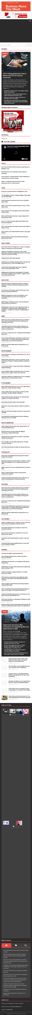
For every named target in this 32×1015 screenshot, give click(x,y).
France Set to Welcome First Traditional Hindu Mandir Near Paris (15, 333)
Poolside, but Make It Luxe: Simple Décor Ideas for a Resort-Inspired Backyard (19, 681)
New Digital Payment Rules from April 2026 (12, 402)
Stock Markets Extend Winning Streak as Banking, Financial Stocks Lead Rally (15, 417)
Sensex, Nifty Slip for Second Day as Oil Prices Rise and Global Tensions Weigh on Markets (15, 392)
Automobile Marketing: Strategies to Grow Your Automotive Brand (14, 528)
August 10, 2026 (6, 229)
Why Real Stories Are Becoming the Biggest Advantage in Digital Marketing (13, 432)
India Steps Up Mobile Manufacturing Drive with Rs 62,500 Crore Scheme (15, 456)
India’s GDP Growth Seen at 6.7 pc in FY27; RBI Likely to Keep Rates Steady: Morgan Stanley (15, 387)
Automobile (5, 519)
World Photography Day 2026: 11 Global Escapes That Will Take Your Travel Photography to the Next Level (14, 646)
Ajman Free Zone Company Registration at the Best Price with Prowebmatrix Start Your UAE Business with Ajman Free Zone (15, 321)
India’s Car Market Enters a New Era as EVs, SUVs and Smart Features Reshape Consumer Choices (15, 523)
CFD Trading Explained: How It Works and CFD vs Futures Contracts (14, 75)
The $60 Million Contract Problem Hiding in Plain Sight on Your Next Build (15, 196)
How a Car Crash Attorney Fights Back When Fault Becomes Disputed (14, 221)
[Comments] (26, 945)
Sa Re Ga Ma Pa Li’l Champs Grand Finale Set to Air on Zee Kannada (15, 355)
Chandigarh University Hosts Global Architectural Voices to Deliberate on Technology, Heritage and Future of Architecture (14, 328)
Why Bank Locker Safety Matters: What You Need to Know (15, 406)
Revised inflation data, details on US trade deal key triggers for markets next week (15, 397)
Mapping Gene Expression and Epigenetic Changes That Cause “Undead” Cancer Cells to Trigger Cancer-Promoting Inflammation (15, 274)
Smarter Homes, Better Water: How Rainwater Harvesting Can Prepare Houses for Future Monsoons (18, 660)
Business (4, 49)
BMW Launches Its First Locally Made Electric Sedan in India (15, 468)
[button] (30, 21)
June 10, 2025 (5, 419)
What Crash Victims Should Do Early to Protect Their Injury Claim (15, 206)
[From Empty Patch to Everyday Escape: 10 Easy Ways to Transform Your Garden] (4, 690)
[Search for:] (16, 45)
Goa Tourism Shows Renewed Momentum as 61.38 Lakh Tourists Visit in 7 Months (16, 653)
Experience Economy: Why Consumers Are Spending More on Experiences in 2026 (16, 627)
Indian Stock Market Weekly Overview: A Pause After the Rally (15, 411)
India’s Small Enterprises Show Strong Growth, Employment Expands (13, 473)
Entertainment (6, 351)
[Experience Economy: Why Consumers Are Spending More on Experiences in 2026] (16, 621)
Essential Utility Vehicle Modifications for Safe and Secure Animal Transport (15, 544)
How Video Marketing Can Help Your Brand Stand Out (15, 447)
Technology (5, 452)
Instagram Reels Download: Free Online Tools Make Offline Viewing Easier (15, 437)
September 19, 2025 (7, 414)
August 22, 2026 (6, 255)
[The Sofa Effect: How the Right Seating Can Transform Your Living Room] (4, 668)
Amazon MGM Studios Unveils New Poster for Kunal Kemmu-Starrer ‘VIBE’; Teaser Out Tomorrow (15, 372)
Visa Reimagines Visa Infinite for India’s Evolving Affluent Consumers (14, 650)
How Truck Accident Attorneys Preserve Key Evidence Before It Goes (15, 227)
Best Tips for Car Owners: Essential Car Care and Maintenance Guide (14, 533)
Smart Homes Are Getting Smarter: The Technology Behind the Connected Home (20, 696)
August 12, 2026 (6, 213)
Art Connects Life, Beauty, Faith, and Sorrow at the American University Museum (15, 290)
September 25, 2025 (7, 409)
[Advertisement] (16, 32)
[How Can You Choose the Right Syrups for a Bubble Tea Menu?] (19, 823)
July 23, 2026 (5, 546)
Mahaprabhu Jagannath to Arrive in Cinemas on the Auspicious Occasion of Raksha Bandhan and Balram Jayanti (15, 361)
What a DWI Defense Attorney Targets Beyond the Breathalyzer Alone (15, 216)
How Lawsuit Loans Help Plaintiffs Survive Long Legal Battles (15, 232)
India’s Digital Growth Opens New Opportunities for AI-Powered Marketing (15, 427)
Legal (3, 188)
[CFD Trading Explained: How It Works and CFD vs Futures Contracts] (16, 70)
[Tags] (16, 945)
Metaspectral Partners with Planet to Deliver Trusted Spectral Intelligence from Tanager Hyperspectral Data (15, 462)
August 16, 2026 (6, 535)
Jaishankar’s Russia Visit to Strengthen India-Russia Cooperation (16, 91)
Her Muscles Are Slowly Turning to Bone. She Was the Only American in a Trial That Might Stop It (15, 262)
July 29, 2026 (5, 541)
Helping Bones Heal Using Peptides (10, 258)
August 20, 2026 (6, 374)
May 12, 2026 (5, 394)
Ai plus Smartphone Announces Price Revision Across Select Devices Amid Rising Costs (15, 594)
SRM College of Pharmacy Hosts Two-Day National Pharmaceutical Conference (15, 302)
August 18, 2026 (6, 203)
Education (5, 280)
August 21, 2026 (6, 312)
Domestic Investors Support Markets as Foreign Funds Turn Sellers (15, 98)
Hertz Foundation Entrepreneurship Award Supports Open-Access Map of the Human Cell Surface (15, 589)
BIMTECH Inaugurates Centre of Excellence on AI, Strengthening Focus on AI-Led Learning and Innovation (14, 297)
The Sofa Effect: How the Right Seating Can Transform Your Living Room (19, 666)
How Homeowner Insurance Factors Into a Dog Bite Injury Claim (15, 201)
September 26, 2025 (7, 403)
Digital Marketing (7, 423)
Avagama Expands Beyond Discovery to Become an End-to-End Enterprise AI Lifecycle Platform (15, 478)
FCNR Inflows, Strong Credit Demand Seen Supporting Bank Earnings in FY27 (15, 94)
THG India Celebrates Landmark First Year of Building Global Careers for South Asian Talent (15, 377)
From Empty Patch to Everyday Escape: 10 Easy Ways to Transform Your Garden (19, 689)
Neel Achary (4, 138)
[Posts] (6, 945)
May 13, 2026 (5, 389)
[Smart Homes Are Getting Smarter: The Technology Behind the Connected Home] (4, 698)
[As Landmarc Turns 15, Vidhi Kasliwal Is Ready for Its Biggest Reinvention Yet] (16, 881)
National (4, 484)
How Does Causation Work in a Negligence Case (14, 191)
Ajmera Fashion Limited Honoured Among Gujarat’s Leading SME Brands (15, 584)
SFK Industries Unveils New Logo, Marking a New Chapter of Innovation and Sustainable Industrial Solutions (16, 102)
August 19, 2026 (6, 193)
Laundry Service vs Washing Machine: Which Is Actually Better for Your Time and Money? (19, 675)
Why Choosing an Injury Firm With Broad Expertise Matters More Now (14, 237)
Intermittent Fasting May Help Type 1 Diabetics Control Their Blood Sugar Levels (14, 267)
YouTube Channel (9, 141)
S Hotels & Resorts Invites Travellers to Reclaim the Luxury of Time (14, 642)
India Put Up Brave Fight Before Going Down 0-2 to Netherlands (14, 345)
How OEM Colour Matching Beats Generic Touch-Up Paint (15, 538)
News (3, 316)
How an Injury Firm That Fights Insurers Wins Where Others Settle (15, 211)
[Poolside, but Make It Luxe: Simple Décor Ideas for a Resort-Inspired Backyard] (4, 683)
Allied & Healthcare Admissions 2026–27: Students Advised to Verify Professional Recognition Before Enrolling (15, 285)
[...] (8, 88)
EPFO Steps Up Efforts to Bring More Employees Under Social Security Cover (15, 600)
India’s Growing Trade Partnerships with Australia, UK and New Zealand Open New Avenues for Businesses (15, 605)
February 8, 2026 (6, 400)
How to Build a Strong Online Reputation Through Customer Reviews (14, 442)
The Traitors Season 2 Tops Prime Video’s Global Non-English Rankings (15, 366)
